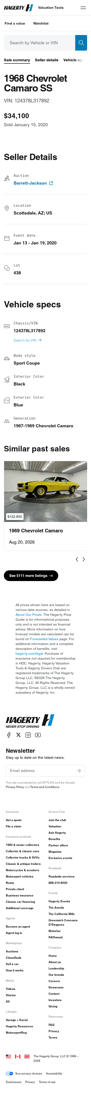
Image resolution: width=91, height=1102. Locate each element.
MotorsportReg (16, 1032)
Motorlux (55, 930)
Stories (11, 995)
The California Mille (62, 913)
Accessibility (54, 1073)
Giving (53, 1006)
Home (53, 955)
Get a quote (14, 820)
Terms (53, 1037)
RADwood (55, 937)
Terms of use (47, 1082)
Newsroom (56, 987)
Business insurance (19, 895)
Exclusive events (60, 858)
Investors (55, 1000)
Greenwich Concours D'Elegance (63, 922)
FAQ (51, 1024)
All (7, 1001)
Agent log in (14, 932)
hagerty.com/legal (29, 653)
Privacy (54, 1031)
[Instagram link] (28, 735)
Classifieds (13, 957)
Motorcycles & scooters (22, 870)
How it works (15, 970)
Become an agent (18, 926)
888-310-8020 (58, 882)
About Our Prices (29, 615)
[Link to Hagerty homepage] (30, 721)
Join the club (57, 820)
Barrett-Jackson (30, 183)
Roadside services (61, 876)
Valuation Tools (51, 7)
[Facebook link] (9, 735)
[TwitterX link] (18, 735)
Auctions (12, 951)
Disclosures (13, 1082)
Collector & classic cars (22, 851)
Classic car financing (20, 901)
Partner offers (58, 845)
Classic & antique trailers (23, 863)
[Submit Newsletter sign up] (79, 770)
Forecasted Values (44, 639)
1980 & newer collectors (22, 844)
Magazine (55, 851)
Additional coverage (19, 908)
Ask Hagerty (57, 832)
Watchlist (41, 23)
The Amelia (56, 907)
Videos (10, 988)
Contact (54, 993)
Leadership (56, 968)
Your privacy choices (28, 1073)
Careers (54, 981)
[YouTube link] (38, 735)
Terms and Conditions (44, 786)
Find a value (15, 23)
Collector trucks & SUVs (23, 857)
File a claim (13, 826)
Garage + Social (17, 1019)
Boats (10, 882)
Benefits (54, 839)
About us (55, 962)
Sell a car (12, 964)
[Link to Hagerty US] (8, 1056)
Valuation (55, 826)
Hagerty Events (59, 901)
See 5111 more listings (28, 575)
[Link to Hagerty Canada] (17, 1056)
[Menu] (83, 8)
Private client (15, 889)
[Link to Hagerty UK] (27, 1056)
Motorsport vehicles (19, 876)
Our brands (56, 974)
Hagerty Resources (19, 1026)
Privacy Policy (15, 786)
